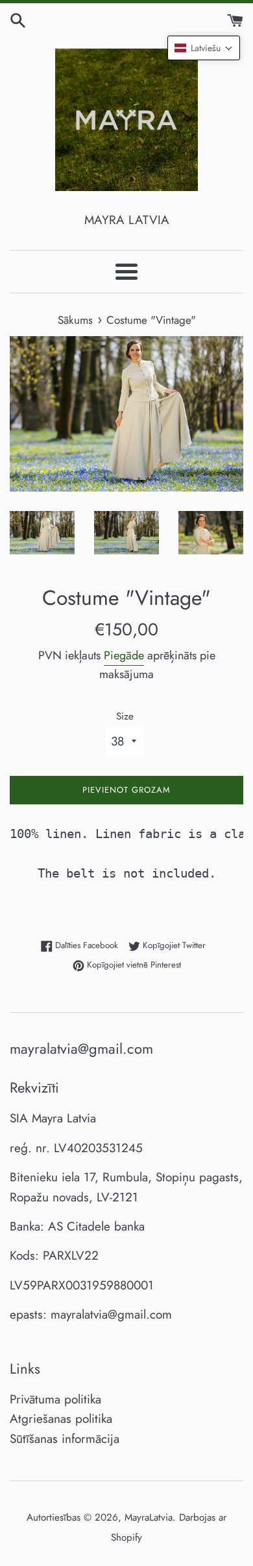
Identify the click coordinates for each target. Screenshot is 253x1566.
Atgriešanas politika (61, 1418)
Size (125, 716)
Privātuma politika (55, 1399)
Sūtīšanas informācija (64, 1438)
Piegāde (124, 655)
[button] (203, 48)
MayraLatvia (149, 1517)
